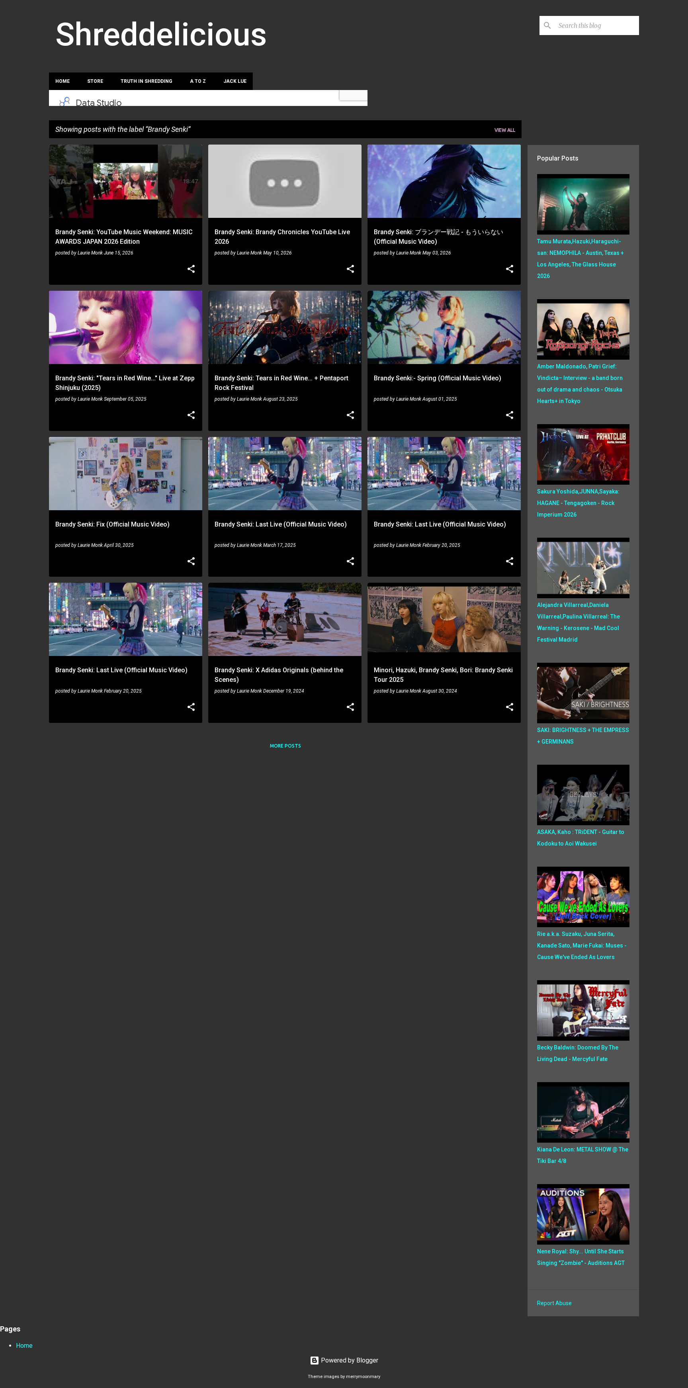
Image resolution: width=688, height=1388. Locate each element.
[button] (191, 269)
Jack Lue (234, 81)
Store (95, 81)
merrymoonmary (363, 1376)
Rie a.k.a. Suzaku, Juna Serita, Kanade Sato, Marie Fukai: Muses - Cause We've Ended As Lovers (582, 945)
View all (504, 130)
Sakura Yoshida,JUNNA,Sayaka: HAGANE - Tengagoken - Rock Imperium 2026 (578, 503)
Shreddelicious (161, 34)
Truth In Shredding (146, 81)
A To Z (198, 81)
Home (62, 81)
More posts (285, 745)
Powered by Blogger (348, 1360)
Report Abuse (554, 1303)
